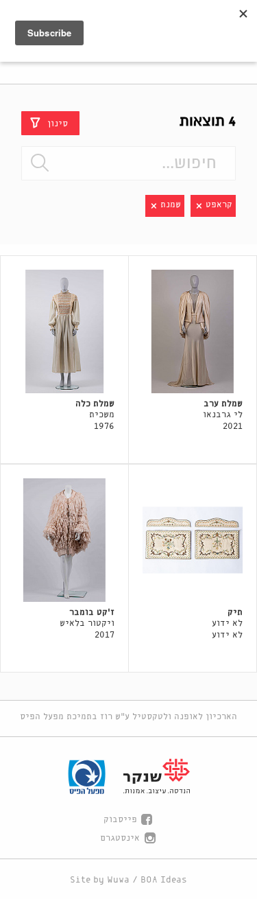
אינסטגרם (120, 838)
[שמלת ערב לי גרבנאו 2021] (193, 331)
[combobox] (128, 163)
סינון (57, 123)
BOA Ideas (163, 880)
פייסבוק (120, 819)
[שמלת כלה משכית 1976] (64, 331)
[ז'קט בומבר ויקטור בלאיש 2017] (64, 540)
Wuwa (118, 880)
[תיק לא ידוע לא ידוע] (193, 540)
